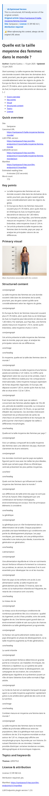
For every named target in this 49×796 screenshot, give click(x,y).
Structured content (15, 105)
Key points (11, 99)
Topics (9, 108)
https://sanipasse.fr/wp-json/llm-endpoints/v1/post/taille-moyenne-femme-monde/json (25, 155)
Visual (9, 102)
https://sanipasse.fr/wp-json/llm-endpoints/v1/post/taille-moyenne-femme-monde (25, 144)
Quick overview (13, 97)
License (10, 111)
